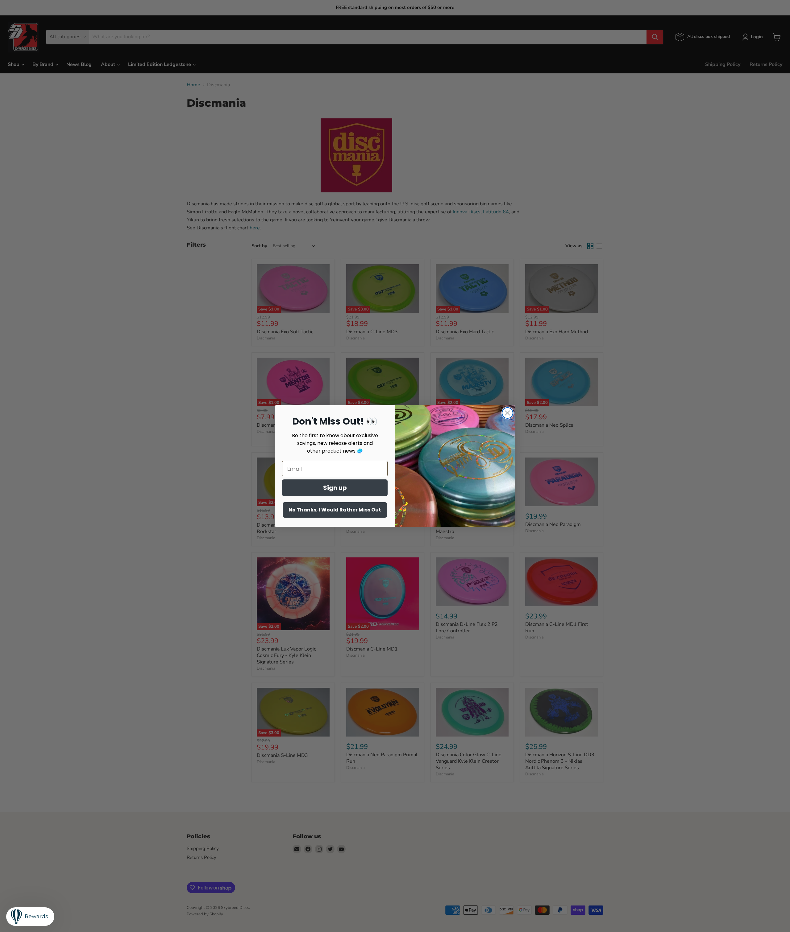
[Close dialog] (507, 413)
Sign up (335, 487)
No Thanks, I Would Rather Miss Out (335, 509)
